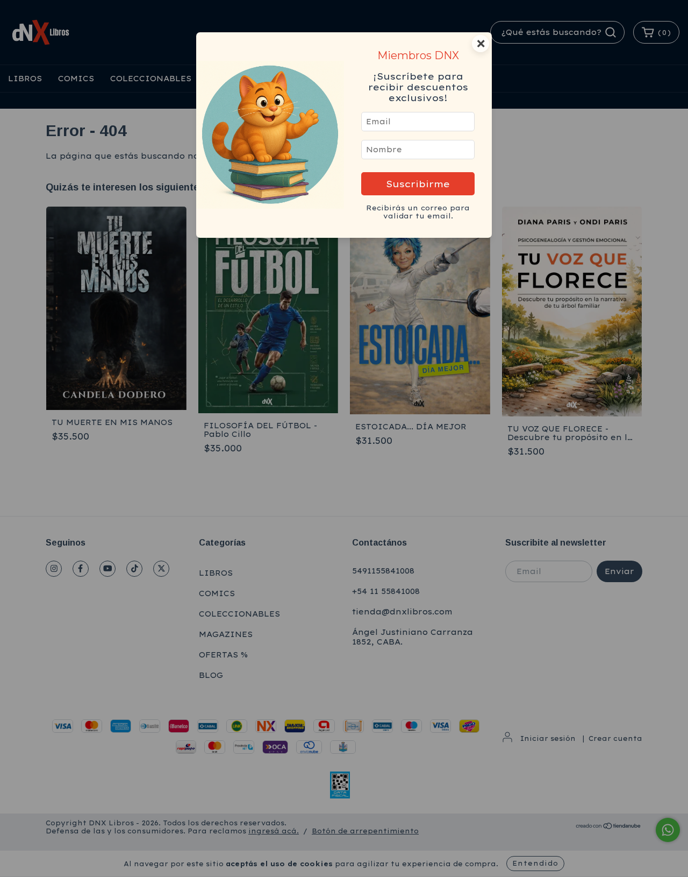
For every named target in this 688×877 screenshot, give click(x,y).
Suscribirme (418, 183)
